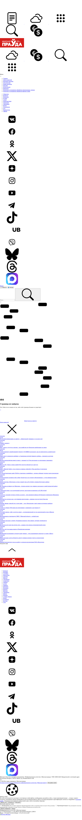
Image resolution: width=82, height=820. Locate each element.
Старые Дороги (7, 596)
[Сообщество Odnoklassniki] (41, 144)
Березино (5, 586)
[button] (12, 23)
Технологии (6, 107)
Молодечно (6, 575)
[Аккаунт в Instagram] (41, 181)
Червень (5, 585)
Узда (4, 602)
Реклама (5, 85)
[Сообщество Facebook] (41, 132)
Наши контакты (7, 84)
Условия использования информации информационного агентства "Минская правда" (23, 782)
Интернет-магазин (8, 81)
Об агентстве (6, 82)
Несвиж (5, 595)
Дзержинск (6, 592)
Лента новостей (7, 80)
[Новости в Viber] (41, 242)
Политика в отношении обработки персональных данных (19, 90)
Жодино (5, 591)
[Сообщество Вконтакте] (41, 119)
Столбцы (5, 573)
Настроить (17, 802)
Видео (5, 105)
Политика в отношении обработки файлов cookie (16, 91)
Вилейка (5, 572)
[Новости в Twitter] (41, 156)
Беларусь (5, 95)
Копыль (5, 589)
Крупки (5, 601)
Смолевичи (6, 579)
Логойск (5, 576)
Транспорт (6, 102)
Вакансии (6, 88)
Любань (5, 582)
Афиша (5, 111)
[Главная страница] (12, 48)
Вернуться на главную (30, 421)
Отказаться (11, 802)
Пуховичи (6, 599)
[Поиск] (27, 294)
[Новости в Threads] (41, 267)
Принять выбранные (5, 808)
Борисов (5, 571)
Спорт (5, 99)
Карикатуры (6, 110)
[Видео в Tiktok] (41, 218)
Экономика (6, 104)
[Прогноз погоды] (36, 23)
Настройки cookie (52, 782)
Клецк (5, 598)
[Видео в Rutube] (41, 230)
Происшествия (7, 101)
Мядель (5, 578)
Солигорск (6, 581)
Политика (6, 97)
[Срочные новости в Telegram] (41, 205)
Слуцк (5, 583)
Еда (4, 108)
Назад (13, 808)
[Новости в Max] (41, 279)
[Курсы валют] (36, 36)
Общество (6, 94)
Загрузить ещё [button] (4, 543)
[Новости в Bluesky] (41, 254)
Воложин (5, 588)
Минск (5, 593)
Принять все (4, 802)
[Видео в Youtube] (41, 193)
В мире (5, 98)
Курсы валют (6, 87)
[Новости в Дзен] (41, 168)
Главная (5, 78)
